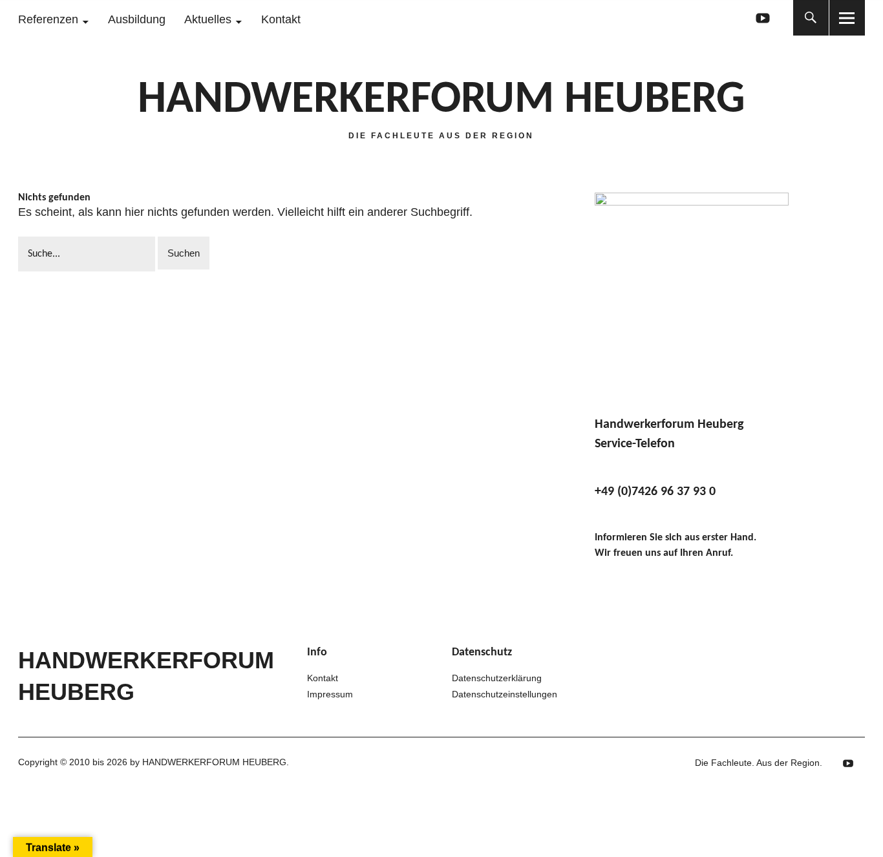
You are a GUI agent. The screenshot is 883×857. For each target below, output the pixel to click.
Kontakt (281, 19)
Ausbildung (136, 19)
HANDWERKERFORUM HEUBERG (441, 100)
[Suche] (811, 18)
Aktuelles (207, 19)
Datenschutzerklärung (497, 678)
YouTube (763, 18)
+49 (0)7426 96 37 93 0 (655, 491)
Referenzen (48, 19)
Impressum (330, 694)
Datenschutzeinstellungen (504, 694)
